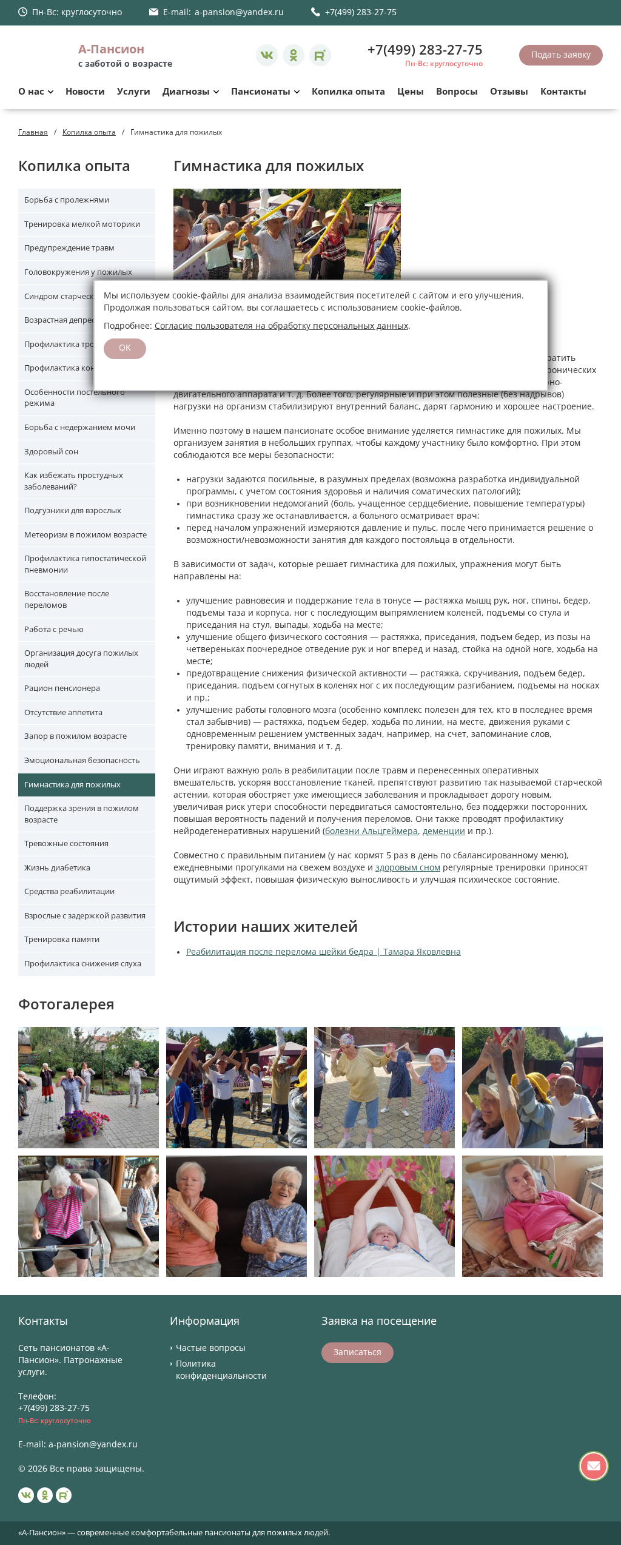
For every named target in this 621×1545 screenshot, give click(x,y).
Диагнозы (186, 91)
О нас (31, 91)
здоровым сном (407, 867)
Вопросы (457, 91)
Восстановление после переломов (66, 599)
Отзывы (509, 91)
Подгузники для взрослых (72, 510)
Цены (410, 91)
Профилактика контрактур (74, 367)
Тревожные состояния (66, 843)
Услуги (133, 91)
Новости (85, 91)
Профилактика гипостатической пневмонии (85, 564)
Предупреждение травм (69, 247)
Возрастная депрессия (66, 320)
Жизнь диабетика (57, 867)
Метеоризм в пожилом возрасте (85, 534)
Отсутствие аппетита (63, 712)
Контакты (563, 91)
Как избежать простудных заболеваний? (73, 481)
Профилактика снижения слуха (82, 963)
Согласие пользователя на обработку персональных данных (281, 326)
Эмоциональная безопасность (82, 760)
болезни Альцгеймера (371, 831)
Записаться (357, 1352)
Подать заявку (561, 54)
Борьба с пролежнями (66, 199)
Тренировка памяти (61, 939)
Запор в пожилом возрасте (75, 736)
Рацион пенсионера (62, 688)
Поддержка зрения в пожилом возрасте (81, 814)
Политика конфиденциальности (221, 1370)
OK (125, 347)
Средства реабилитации (69, 891)
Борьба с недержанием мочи (79, 427)
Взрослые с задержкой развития (85, 915)
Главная (33, 132)
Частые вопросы (211, 1348)
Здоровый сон (51, 451)
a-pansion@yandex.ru (239, 12)
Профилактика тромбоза (71, 344)
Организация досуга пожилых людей (81, 658)
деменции (444, 831)
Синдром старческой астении (80, 296)
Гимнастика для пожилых (72, 784)
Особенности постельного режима (74, 398)
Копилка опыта (348, 91)
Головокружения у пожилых (78, 272)
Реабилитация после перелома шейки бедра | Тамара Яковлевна (323, 952)
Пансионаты (260, 91)
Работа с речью (54, 629)
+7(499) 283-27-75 (361, 12)
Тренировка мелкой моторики (82, 224)
